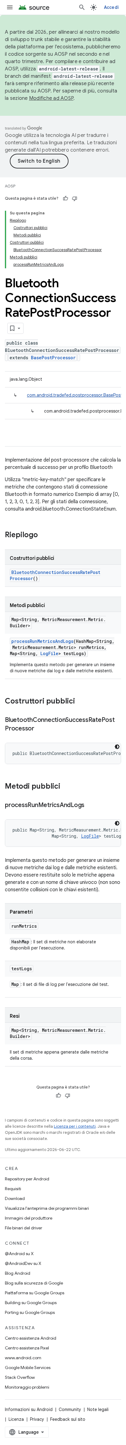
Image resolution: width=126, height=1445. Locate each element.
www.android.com (23, 1357)
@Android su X (19, 1253)
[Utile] (65, 198)
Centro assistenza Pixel (27, 1348)
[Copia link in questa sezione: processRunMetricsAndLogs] (90, 805)
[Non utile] (74, 198)
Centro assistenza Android (30, 1338)
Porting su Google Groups (30, 1312)
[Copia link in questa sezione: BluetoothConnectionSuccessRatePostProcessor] (40, 729)
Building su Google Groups (31, 1302)
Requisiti (13, 1188)
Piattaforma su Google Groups (34, 1293)
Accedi (111, 7)
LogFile (49, 653)
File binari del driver (23, 1228)
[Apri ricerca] (82, 7)
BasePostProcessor (53, 357)
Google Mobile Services (27, 1367)
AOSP (10, 186)
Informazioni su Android (29, 1409)
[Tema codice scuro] (117, 746)
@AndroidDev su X (23, 1263)
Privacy (37, 1419)
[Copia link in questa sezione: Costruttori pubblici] (81, 701)
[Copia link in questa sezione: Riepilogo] (44, 535)
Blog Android (17, 1273)
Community (70, 1409)
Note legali (98, 1409)
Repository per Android (27, 1179)
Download (15, 1198)
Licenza (16, 1419)
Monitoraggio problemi (27, 1387)
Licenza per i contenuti (75, 1126)
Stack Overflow (20, 1377)
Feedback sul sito (67, 1419)
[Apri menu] (10, 7)
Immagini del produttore (28, 1218)
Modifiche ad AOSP (51, 98)
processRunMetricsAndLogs (42, 641)
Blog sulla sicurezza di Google (34, 1283)
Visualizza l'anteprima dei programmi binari (47, 1208)
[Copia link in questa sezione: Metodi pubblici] (66, 786)
